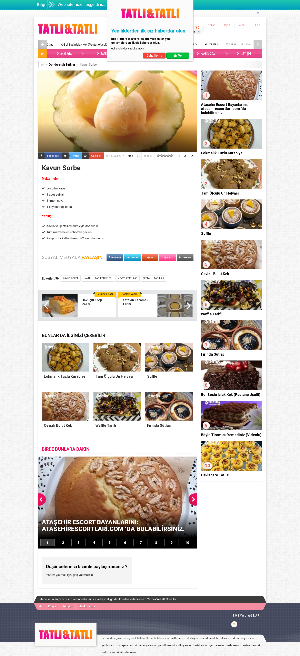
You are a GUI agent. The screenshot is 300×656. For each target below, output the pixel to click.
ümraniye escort (246, 638)
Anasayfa (66, 53)
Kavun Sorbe (70, 278)
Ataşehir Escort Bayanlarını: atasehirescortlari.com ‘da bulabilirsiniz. (224, 108)
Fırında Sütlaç (213, 354)
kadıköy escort (110, 652)
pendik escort (166, 645)
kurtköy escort (184, 645)
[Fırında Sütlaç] (231, 348)
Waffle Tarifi (211, 314)
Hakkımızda (207, 53)
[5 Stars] (171, 155)
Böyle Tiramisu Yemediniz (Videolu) (87, 44)
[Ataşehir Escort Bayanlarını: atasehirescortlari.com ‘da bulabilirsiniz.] (231, 99)
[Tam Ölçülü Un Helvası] (231, 187)
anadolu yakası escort (222, 638)
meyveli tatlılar (127, 278)
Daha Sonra (154, 55)
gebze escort (217, 645)
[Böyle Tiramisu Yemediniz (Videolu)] (231, 429)
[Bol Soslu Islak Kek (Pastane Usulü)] (231, 389)
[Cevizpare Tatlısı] (231, 469)
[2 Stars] (161, 155)
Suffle (206, 233)
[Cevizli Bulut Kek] (231, 268)
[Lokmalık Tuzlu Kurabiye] (231, 147)
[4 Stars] (168, 155)
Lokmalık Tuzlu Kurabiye (221, 153)
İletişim (245, 53)
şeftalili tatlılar (153, 278)
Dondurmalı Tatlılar (62, 64)
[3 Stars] (165, 155)
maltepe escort (180, 638)
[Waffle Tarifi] (231, 308)
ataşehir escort (199, 638)
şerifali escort (110, 645)
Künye (52, 606)
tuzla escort (234, 645)
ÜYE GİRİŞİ (213, 44)
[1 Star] (158, 155)
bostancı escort (251, 645)
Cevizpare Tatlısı (215, 475)
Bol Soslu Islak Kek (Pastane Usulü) (230, 394)
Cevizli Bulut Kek (215, 274)
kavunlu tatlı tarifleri (98, 278)
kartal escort (201, 645)
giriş (75, 575)
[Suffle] (231, 228)
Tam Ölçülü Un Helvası (220, 193)
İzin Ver (178, 55)
